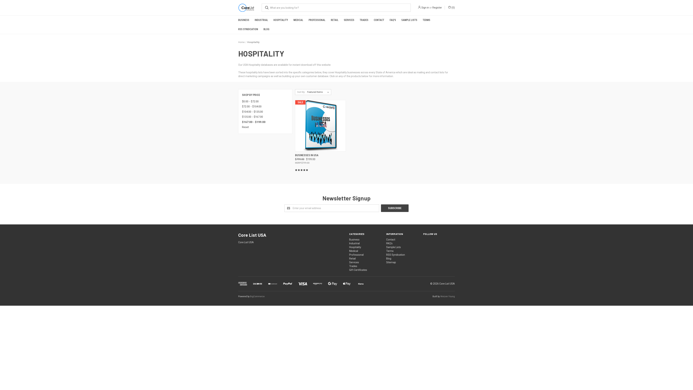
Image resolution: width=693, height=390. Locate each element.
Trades (364, 20)
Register (437, 7)
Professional (317, 20)
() (453, 7)
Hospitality (280, 20)
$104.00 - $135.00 (252, 111)
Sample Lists (409, 20)
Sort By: (301, 92)
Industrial (261, 20)
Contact (379, 20)
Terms (426, 20)
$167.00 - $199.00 (253, 122)
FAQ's (393, 20)
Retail (334, 20)
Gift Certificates (358, 269)
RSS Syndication (248, 29)
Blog (266, 29)
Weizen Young (447, 296)
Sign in (425, 7)
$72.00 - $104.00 (251, 106)
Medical (298, 20)
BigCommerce (257, 296)
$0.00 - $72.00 (250, 101)
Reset (245, 127)
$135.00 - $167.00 (252, 116)
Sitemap (391, 262)
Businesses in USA (306, 155)
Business (243, 20)
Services (349, 20)
